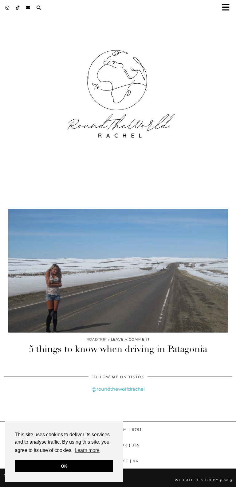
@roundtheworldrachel (118, 389)
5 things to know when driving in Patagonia (118, 349)
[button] (227, 8)
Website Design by (203, 480)
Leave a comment (130, 339)
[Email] (28, 7)
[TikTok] (18, 7)
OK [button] (64, 466)
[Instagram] (8, 7)
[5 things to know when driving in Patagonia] (118, 271)
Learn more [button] (87, 450)
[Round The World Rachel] (118, 99)
